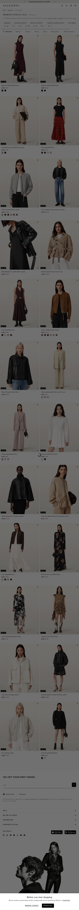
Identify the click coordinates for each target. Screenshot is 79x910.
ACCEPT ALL (47, 905)
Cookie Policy (66, 900)
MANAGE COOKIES (32, 905)
